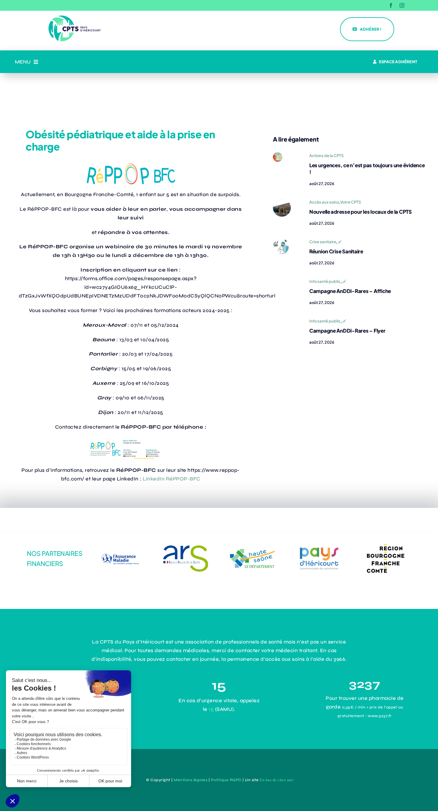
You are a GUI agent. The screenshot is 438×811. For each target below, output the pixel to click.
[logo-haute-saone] (252, 551)
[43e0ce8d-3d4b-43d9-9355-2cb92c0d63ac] (319, 547)
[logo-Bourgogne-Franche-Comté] (385, 543)
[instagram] (402, 5)
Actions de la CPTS (326, 155)
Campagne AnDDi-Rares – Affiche (350, 291)
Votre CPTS (350, 202)
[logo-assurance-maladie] (119, 549)
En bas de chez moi (276, 780)
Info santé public (325, 281)
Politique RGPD (226, 780)
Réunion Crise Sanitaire (336, 251)
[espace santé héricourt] (282, 201)
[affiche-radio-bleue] (277, 155)
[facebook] (391, 5)
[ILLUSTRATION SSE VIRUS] (281, 241)
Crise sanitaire (322, 241)
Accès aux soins (324, 202)
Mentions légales (190, 780)
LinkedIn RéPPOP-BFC (172, 479)
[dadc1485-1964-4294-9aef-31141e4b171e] (185, 548)
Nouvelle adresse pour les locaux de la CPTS (360, 211)
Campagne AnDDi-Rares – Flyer (347, 330)
